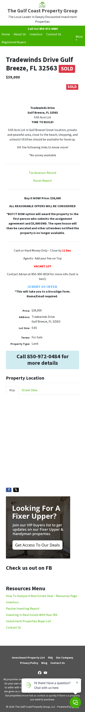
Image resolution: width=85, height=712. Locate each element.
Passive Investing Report (23, 608)
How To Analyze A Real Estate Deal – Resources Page (41, 596)
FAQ (50, 658)
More (79, 37)
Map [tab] (12, 390)
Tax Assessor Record (42, 173)
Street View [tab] (29, 390)
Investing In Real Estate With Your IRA (31, 615)
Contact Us (53, 34)
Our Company (64, 658)
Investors (36, 34)
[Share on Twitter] (16, 490)
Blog (44, 663)
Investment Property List (28, 658)
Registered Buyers (14, 42)
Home (6, 34)
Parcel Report (42, 181)
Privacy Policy (29, 663)
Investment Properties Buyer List (28, 621)
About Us (20, 34)
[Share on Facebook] (8, 490)
